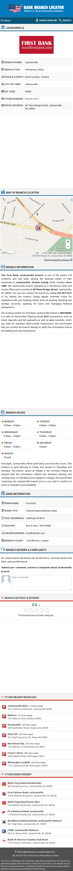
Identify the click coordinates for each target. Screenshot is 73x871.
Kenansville (14, 724)
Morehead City (16, 743)
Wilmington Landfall (19, 762)
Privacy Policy (45, 856)
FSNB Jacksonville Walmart (23, 830)
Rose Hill (13, 734)
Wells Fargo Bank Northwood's (24, 783)
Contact (55, 856)
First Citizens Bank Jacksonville (25, 792)
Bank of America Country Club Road (28, 839)
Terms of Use (33, 856)
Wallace (12, 715)
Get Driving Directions (56, 260)
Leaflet (44, 253)
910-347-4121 (32, 98)
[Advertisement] (36, 150)
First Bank (31, 503)
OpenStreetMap (65, 253)
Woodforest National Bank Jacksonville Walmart (35, 820)
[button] (36, 226)
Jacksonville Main (18, 706)
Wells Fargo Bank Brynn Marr (24, 802)
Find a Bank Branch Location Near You (36, 852)
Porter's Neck (15, 753)
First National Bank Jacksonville (26, 811)
